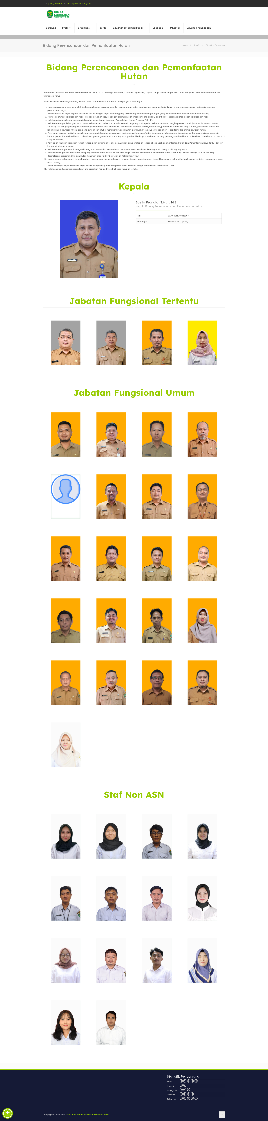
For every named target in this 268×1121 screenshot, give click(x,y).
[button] (7, 1113)
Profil (196, 45)
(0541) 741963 (55, 3)
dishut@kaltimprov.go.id (79, 3)
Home (185, 45)
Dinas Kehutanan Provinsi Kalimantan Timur (87, 1114)
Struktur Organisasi (215, 45)
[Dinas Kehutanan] (58, 14)
